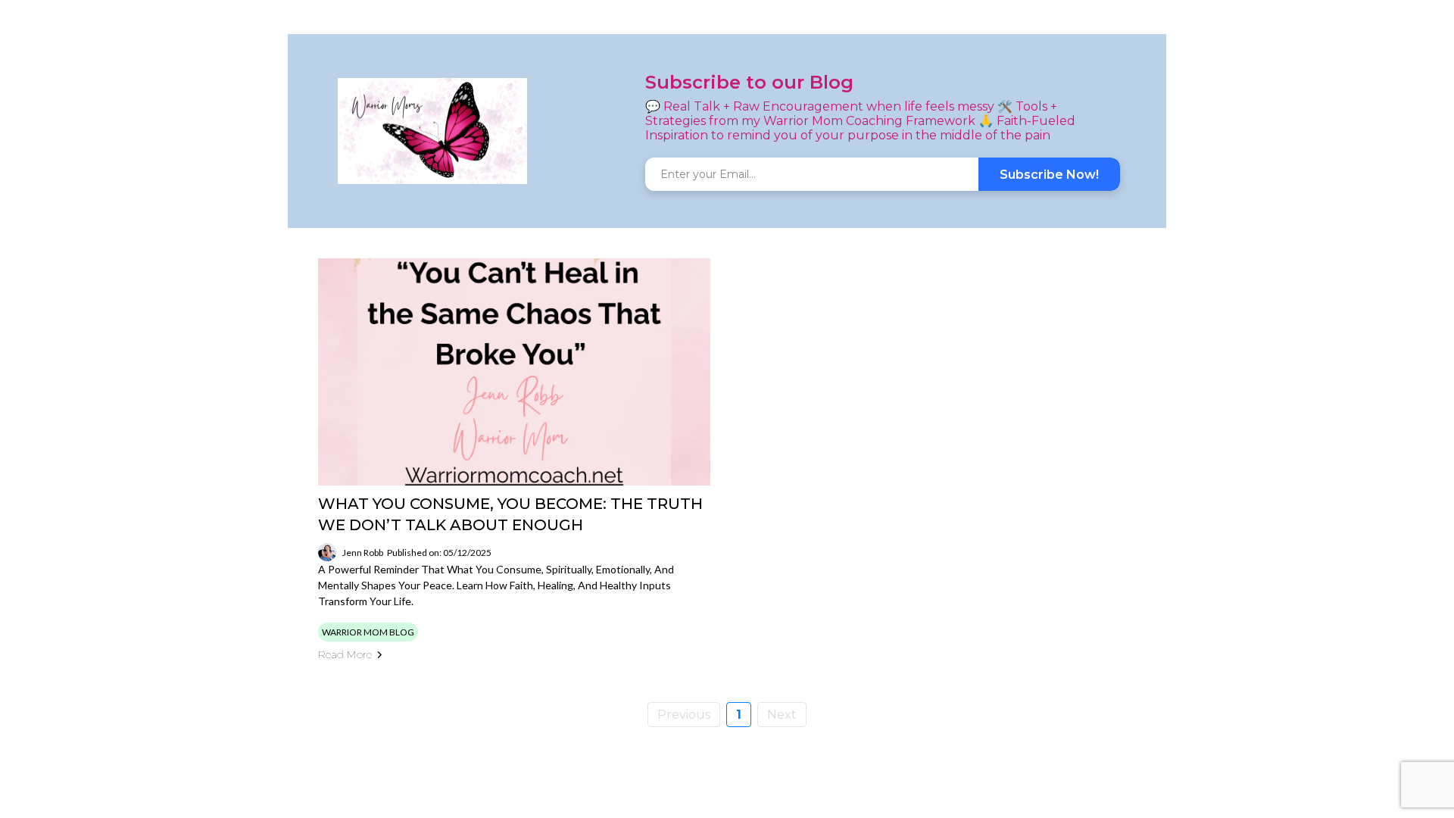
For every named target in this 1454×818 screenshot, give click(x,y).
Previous (683, 714)
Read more (345, 654)
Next (782, 714)
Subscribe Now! (1049, 174)
